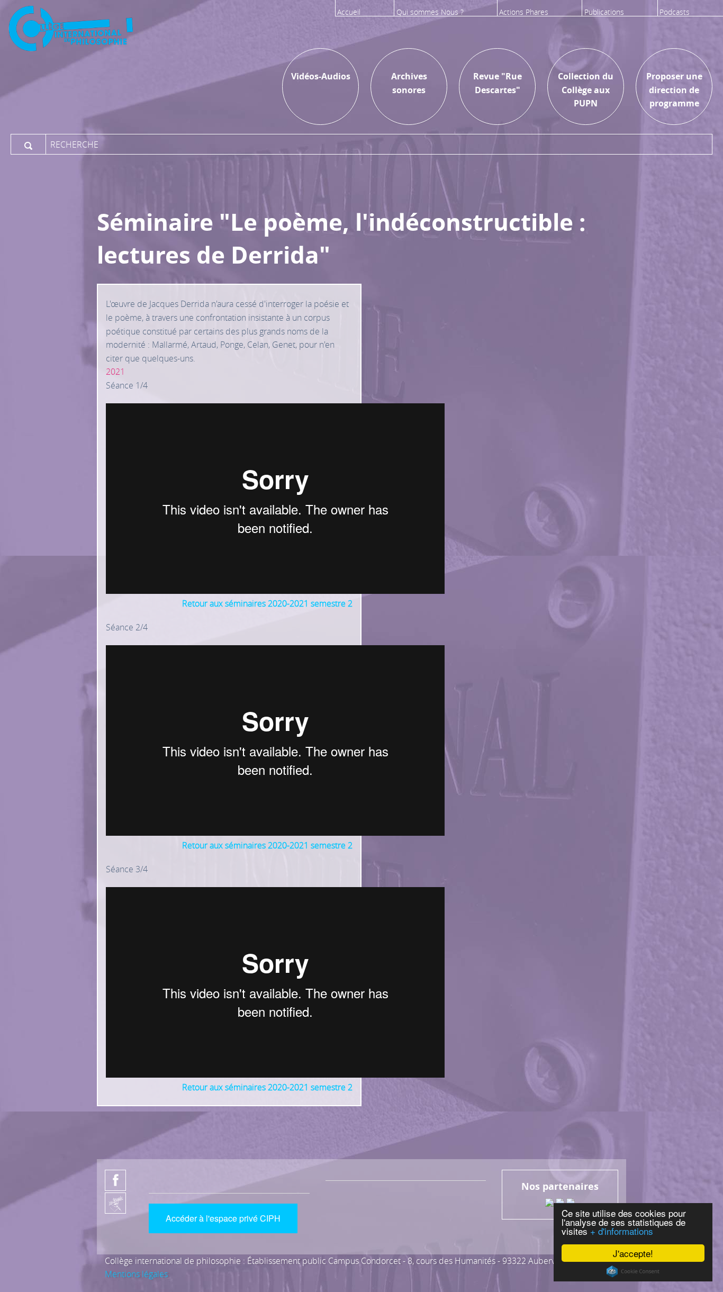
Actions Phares (523, 12)
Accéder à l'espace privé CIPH (223, 1218)
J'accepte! (633, 1253)
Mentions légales (136, 1274)
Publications (604, 12)
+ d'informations (621, 1230)
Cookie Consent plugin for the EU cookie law (633, 1271)
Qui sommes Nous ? (430, 12)
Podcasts (674, 12)
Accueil (348, 12)
